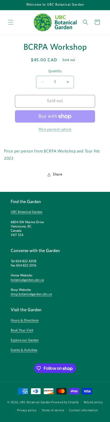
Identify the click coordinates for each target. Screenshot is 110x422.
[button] (11, 22)
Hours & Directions (25, 320)
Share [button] (57, 174)
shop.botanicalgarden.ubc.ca (31, 294)
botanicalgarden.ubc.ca (27, 280)
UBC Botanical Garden (26, 212)
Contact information (83, 410)
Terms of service (53, 410)
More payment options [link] (55, 129)
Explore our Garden (25, 340)
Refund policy (93, 402)
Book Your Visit (22, 330)
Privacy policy (27, 410)
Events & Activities (24, 350)
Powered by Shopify (65, 402)
